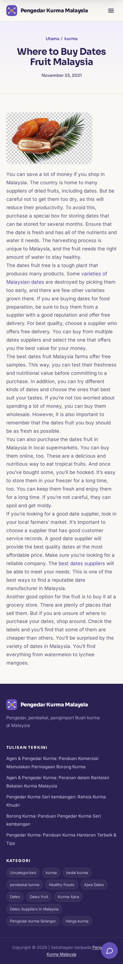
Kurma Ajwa (68, 896)
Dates (15, 896)
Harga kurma (77, 921)
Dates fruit (39, 896)
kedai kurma (77, 872)
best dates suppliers (82, 563)
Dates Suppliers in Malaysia (34, 909)
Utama (52, 38)
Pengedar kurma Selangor (33, 921)
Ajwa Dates (94, 884)
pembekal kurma (24, 884)
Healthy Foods (61, 884)
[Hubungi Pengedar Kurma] (109, 950)
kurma (71, 38)
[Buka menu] (111, 11)
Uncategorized (23, 872)
